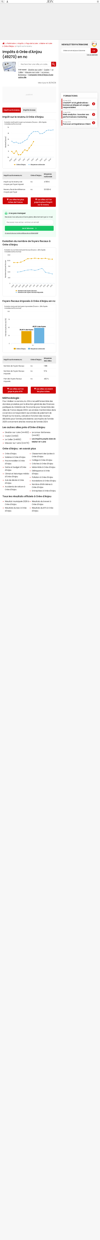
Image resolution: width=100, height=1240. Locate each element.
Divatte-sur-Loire (35, 70)
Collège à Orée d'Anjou (42, 460)
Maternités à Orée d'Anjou (43, 467)
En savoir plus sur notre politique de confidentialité (21, 233)
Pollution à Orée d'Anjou (42, 477)
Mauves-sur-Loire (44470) (17, 443)
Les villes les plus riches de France (16, 201)
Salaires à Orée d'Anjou (15, 457)
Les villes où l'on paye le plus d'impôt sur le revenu (43, 202)
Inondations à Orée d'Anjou (44, 481)
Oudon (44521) (11, 436)
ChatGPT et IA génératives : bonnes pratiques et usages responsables (76, 104)
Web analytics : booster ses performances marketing (76, 115)
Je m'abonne (28, 228)
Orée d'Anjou (9, 46)
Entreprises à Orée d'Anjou (44, 491)
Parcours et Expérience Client (76, 123)
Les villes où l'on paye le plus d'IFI (16, 390)
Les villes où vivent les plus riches (44, 390)
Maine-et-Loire (46, 43)
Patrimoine (11, 43)
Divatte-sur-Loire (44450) (17, 432)
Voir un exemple (92, 54)
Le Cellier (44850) (13, 439)
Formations (70, 96)
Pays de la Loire (32, 43)
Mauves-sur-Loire (32, 72)
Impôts (21, 43)
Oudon (47, 70)
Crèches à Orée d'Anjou (42, 464)
